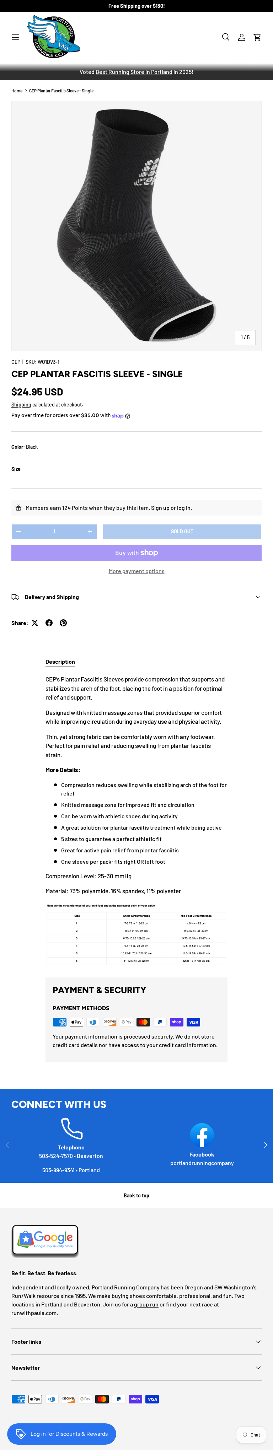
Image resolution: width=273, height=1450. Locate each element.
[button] (257, 37)
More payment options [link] (137, 570)
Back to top (136, 1195)
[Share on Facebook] (49, 623)
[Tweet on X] (35, 623)
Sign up (160, 507)
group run (146, 1304)
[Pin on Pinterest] (63, 623)
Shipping (21, 404)
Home (16, 90)
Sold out (182, 531)
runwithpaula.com (34, 1312)
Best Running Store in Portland (134, 71)
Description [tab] (60, 661)
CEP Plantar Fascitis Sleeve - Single (61, 90)
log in (184, 507)
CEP (15, 362)
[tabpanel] (137, 820)
